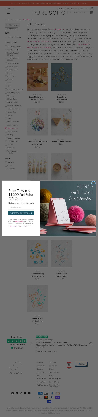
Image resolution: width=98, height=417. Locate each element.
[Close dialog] (93, 183)
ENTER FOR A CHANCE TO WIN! (21, 213)
